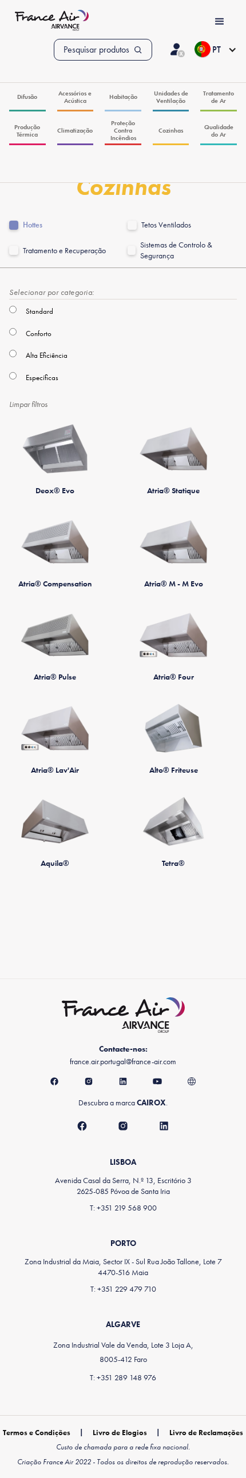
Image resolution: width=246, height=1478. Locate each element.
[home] (49, 21)
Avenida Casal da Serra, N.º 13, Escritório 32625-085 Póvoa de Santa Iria (123, 1185)
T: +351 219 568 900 (123, 1208)
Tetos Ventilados (166, 225)
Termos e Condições (36, 1432)
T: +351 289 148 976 (123, 1377)
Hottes (32, 225)
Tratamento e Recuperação (64, 250)
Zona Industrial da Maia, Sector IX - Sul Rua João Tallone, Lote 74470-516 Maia (123, 1266)
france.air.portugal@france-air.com (123, 1061)
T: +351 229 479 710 (123, 1289)
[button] (215, 49)
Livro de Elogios (120, 1432)
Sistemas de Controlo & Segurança (176, 250)
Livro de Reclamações (206, 1432)
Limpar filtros (28, 404)
